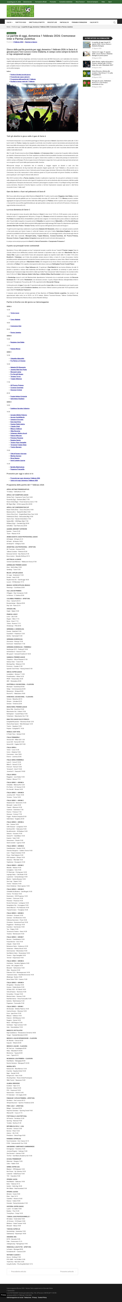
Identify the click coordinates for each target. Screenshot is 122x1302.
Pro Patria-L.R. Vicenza (17, 361)
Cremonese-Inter (15, 326)
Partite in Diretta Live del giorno (20, 74)
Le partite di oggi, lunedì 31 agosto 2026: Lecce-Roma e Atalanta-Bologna (101, 44)
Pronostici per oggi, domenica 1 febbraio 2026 (25, 478)
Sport (110, 2)
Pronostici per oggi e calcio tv (20, 77)
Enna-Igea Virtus (15, 422)
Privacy (34, 1297)
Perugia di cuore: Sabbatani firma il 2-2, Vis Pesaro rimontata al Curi (101, 82)
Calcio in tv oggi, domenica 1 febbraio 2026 (24, 480)
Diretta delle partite (37, 22)
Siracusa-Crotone (16, 390)
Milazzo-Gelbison (16, 429)
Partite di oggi (20, 22)
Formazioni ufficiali (41, 2)
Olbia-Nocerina (15, 431)
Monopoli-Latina (15, 372)
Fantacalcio (64, 22)
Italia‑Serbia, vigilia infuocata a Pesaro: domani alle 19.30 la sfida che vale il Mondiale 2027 (102, 63)
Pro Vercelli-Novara (16, 374)
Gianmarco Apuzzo (31, 42)
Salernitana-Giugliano (17, 398)
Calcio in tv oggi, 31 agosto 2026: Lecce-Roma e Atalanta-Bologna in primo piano (102, 53)
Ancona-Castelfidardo (17, 417)
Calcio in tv (94, 22)
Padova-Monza (15, 349)
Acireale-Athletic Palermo (18, 415)
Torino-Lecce (14, 313)
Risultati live (52, 22)
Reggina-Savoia (15, 440)
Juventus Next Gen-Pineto (18, 369)
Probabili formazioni (79, 22)
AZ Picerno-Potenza (17, 385)
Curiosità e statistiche (65, 2)
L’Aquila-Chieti (15, 426)
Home (8, 27)
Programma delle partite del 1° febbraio (23, 79)
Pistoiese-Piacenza (16, 438)
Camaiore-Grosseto (16, 419)
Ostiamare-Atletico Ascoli (18, 433)
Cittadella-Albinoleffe (17, 358)
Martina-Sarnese (15, 456)
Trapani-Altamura (16, 379)
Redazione (27, 1297)
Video (103, 2)
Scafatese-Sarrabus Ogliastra (19, 408)
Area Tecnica (80, 2)
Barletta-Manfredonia (17, 467)
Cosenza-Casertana (16, 387)
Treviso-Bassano (16, 447)
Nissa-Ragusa (14, 458)
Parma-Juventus (15, 332)
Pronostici (53, 2)
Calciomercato (27, 2)
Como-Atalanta (15, 319)
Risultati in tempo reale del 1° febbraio (22, 81)
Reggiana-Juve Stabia (17, 342)
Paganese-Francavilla (17, 469)
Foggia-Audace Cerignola (18, 396)
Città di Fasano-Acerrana (18, 453)
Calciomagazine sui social (15, 1297)
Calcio (9, 22)
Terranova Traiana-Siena (18, 445)
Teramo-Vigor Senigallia (18, 442)
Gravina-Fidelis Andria (17, 424)
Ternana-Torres (15, 376)
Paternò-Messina (16, 435)
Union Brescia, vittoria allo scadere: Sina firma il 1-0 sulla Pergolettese (102, 73)
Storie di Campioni (92, 2)
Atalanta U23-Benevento (18, 367)
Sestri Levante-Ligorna (17, 460)
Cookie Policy (42, 1297)
